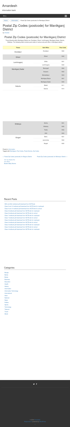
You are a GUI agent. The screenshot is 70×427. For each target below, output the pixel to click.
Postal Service (28, 151)
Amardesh (9, 5)
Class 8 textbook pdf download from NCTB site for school (21, 213)
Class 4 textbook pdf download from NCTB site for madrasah (22, 229)
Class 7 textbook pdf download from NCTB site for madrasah (22, 215)
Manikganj (13, 151)
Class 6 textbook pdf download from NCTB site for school (21, 222)
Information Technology (11, 291)
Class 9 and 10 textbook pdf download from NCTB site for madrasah (24, 206)
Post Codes (20, 151)
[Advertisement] (30, 106)
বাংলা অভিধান (7, 161)
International (8, 293)
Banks (6, 275)
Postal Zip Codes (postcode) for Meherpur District (52, 156)
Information (14, 20)
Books (6, 277)
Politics (7, 302)
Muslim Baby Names (10, 163)
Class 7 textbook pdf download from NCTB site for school (21, 218)
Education (7, 282)
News (6, 300)
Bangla (7, 272)
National (7, 298)
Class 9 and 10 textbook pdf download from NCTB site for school (23, 208)
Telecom (7, 309)
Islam (6, 295)
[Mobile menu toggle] (66, 16)
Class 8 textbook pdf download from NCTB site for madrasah (22, 211)
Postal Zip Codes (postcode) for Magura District (17, 156)
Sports (6, 305)
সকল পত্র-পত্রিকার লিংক (9, 160)
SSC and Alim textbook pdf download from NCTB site (20, 204)
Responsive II (28, 421)
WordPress (42, 421)
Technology (8, 307)
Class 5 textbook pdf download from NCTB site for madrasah (22, 225)
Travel (6, 311)
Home (6, 20)
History (7, 286)
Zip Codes (36, 151)
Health (6, 284)
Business (7, 279)
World (6, 314)
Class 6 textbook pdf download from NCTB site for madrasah (22, 220)
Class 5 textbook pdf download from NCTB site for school (21, 227)
